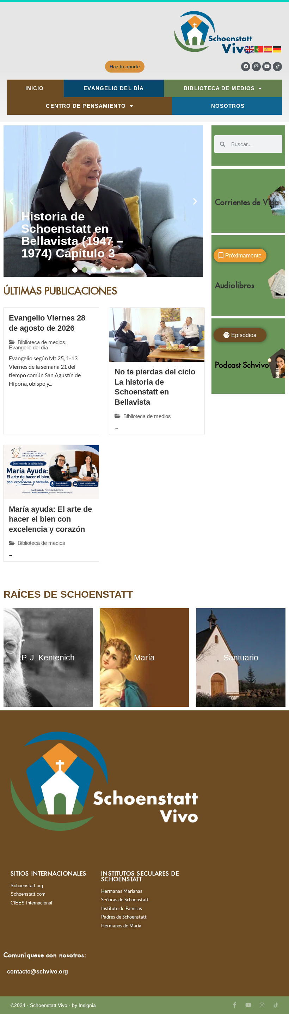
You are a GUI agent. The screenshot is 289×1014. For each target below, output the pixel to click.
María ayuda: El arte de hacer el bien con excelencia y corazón (50, 519)
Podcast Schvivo (242, 363)
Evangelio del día (114, 88)
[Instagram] (256, 66)
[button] (11, 201)
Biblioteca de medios (219, 88)
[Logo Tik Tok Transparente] (277, 66)
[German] (277, 49)
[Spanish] (268, 49)
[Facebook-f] (234, 1005)
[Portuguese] (259, 49)
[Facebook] (245, 66)
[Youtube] (266, 66)
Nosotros (228, 106)
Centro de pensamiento (86, 106)
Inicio (34, 88)
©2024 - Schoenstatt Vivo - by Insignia (53, 1005)
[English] (249, 49)
